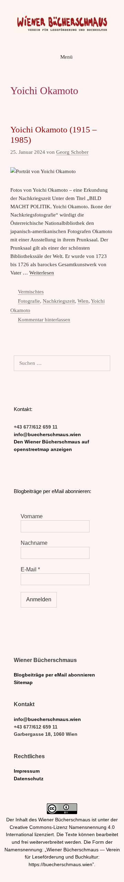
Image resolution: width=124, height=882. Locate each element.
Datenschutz (28, 778)
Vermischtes (31, 291)
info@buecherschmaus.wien (47, 434)
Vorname (32, 516)
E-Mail (30, 569)
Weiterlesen (41, 272)
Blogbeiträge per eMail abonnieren (54, 675)
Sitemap (23, 682)
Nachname (34, 543)
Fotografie (29, 301)
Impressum (27, 771)
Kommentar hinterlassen (44, 319)
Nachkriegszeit (59, 301)
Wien (83, 301)
